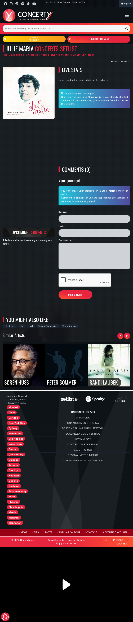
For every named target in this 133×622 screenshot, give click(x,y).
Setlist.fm (69, 103)
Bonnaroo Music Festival (83, 423)
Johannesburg (17, 491)
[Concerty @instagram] (11, 3)
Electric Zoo (83, 449)
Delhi (12, 412)
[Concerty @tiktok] (28, 3)
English (127, 3)
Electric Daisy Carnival (83, 444)
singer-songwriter (48, 326)
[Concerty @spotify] (22, 3)
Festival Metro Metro (83, 455)
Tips (36, 532)
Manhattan (15, 522)
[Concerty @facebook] (5, 3)
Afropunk (83, 417)
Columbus (34, 39)
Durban (13, 449)
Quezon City (16, 454)
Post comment (75, 294)
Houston (14, 475)
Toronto (13, 465)
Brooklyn (14, 470)
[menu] (126, 15)
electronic (10, 326)
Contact (91, 532)
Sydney (13, 428)
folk (31, 326)
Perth (12, 496)
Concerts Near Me (100, 39)
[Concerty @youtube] (34, 3)
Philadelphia (16, 507)
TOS (104, 540)
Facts (48, 532)
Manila (12, 512)
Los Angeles (16, 438)
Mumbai (13, 407)
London (13, 417)
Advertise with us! (115, 532)
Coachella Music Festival (82, 433)
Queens (13, 480)
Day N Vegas (83, 439)
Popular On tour (69, 532)
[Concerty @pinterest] (16, 3)
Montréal (14, 517)
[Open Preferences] (5, 616)
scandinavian (69, 326)
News (24, 532)
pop (22, 326)
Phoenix (13, 502)
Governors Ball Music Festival (83, 460)
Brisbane (14, 486)
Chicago (14, 459)
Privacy (118, 540)
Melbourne (15, 433)
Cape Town (15, 444)
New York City (17, 423)
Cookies (122, 544)
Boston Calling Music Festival (83, 428)
